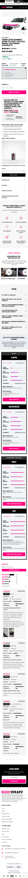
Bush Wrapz (5, 37)
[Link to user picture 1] (5, 632)
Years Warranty (6, 368)
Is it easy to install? (9, 295)
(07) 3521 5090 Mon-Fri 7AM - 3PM (10, 857)
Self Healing (5, 376)
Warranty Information (7, 821)
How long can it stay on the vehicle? (11, 299)
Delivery (4, 185)
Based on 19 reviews (7, 567)
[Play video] (9, 272)
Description (5, 180)
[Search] (20, 7)
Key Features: (7, 391)
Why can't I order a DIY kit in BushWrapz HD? (12, 327)
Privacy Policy (5, 836)
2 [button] (10, 759)
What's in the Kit (7, 190)
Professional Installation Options (10, 196)
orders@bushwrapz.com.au (12, 852)
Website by (14, 872)
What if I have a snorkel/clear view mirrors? (12, 316)
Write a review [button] (14, 570)
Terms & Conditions (7, 839)
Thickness (6, 383)
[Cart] (23, 7)
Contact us (5, 842)
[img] (6, 591)
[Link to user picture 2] (11, 632)
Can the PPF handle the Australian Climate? (10, 311)
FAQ (3, 834)
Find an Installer (6, 816)
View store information (19, 117)
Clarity (5, 380)
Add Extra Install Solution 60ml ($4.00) (14, 131)
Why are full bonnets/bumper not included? (13, 322)
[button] (6, 48)
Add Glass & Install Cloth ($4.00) (12, 126)
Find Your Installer (14, 503)
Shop (3, 808)
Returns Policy (5, 831)
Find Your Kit (14, 399)
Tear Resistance (6, 372)
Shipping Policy (5, 828)
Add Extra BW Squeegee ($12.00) (12, 129)
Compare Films (5, 813)
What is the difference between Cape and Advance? (12, 305)
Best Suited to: (8, 386)
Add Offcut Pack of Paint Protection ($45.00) (14, 135)
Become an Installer (7, 819)
